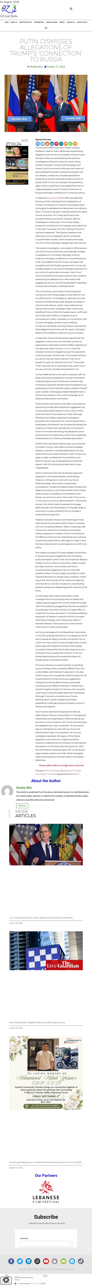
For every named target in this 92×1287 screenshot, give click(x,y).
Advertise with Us (25, 22)
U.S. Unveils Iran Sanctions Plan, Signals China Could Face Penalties (41, 918)
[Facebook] (38, 144)
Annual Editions (52, 22)
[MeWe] (61, 144)
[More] (75, 144)
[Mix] (66, 144)
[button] (71, 9)
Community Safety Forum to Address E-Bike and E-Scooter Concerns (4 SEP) (45, 1162)
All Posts (22, 806)
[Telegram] (72, 1261)
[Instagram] (37, 1261)
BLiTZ (76, 774)
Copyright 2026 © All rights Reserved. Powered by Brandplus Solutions (46, 1269)
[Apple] (55, 1261)
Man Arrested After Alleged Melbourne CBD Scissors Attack (37, 1022)
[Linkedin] (52, 144)
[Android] (63, 1261)
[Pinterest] (56, 144)
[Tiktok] (81, 1261)
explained (67, 348)
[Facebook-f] (11, 1261)
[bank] (17, 183)
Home (7, 22)
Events (62, 22)
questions (54, 198)
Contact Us (71, 22)
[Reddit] (47, 144)
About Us (14, 22)
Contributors (39, 22)
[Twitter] (42, 144)
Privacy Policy (82, 22)
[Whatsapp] (70, 144)
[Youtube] (46, 1261)
